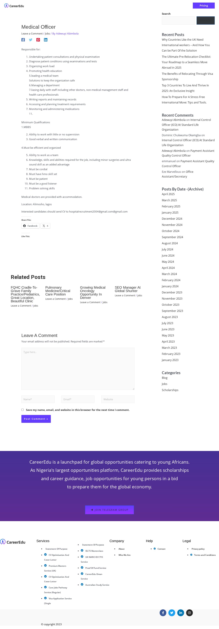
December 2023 (172, 292)
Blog (165, 378)
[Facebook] (23, 39)
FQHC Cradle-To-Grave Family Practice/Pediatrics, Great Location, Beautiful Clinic (25, 294)
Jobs (47, 33)
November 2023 (172, 298)
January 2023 (170, 360)
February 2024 (171, 280)
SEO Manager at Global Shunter (128, 289)
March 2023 (169, 348)
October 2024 (170, 231)
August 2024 (170, 243)
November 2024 (172, 225)
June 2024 (168, 255)
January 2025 (170, 212)
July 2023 (167, 323)
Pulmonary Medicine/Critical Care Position (57, 291)
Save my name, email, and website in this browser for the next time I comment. (78, 410)
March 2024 (169, 274)
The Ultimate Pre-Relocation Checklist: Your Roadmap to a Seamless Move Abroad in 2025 (186, 62)
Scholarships (170, 390)
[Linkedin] (45, 39)
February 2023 (171, 354)
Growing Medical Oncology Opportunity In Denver (92, 293)
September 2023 (172, 311)
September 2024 (172, 237)
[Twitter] (30, 39)
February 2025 (171, 206)
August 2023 (170, 317)
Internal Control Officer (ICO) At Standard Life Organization (186, 125)
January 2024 (170, 286)
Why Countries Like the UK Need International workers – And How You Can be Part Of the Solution (186, 45)
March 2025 (169, 200)
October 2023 (170, 305)
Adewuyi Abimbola (174, 120)
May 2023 (168, 335)
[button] (92, 5)
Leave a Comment (32, 33)
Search (166, 13)
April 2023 (168, 341)
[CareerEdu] (14, 5)
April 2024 (168, 268)
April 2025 (168, 194)
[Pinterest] (38, 39)
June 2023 (168, 329)
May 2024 (168, 262)
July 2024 (167, 249)
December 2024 (172, 219)
